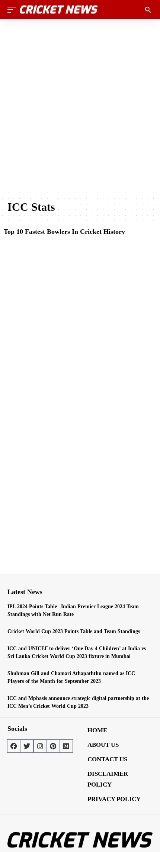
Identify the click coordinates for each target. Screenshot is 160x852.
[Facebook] (13, 746)
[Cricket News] (58, 9)
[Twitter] (26, 746)
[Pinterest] (53, 746)
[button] (13, 9)
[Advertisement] (80, 105)
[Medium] (66, 746)
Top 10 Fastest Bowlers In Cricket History (64, 231)
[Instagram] (40, 746)
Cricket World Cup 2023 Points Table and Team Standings (73, 631)
